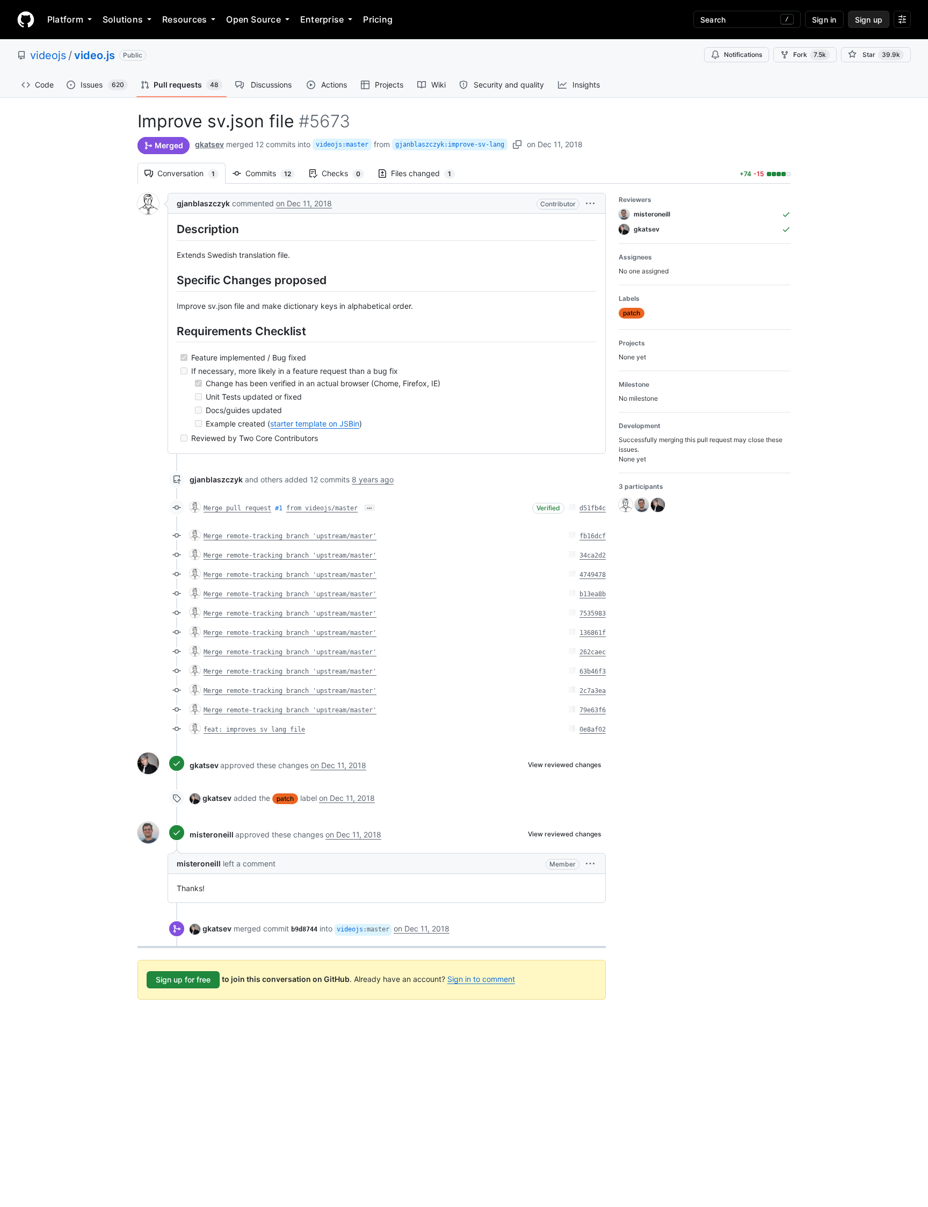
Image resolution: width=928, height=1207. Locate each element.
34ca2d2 (592, 555)
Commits (273, 173)
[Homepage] (25, 19)
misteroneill (212, 834)
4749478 (592, 575)
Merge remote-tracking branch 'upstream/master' (290, 536)
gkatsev (209, 144)
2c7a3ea (592, 691)
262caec (592, 652)
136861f (592, 633)
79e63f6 (592, 710)
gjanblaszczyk (203, 203)
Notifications (743, 54)
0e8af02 (592, 729)
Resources (184, 19)
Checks (346, 173)
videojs (48, 55)
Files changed (426, 173)
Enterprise (322, 19)
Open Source (253, 19)
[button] (590, 203)
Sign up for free (183, 979)
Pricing (378, 19)
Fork (809, 54)
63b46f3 (592, 671)
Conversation (191, 173)
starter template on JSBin (314, 423)
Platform (65, 19)
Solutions (123, 19)
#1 (278, 508)
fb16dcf (592, 536)
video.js (94, 55)
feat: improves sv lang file (254, 729)
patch (285, 798)
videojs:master (342, 144)
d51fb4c (592, 508)
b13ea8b (592, 594)
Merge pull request (237, 508)
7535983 (592, 613)
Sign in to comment (481, 979)
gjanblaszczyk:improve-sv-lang (449, 144)
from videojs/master (322, 508)
